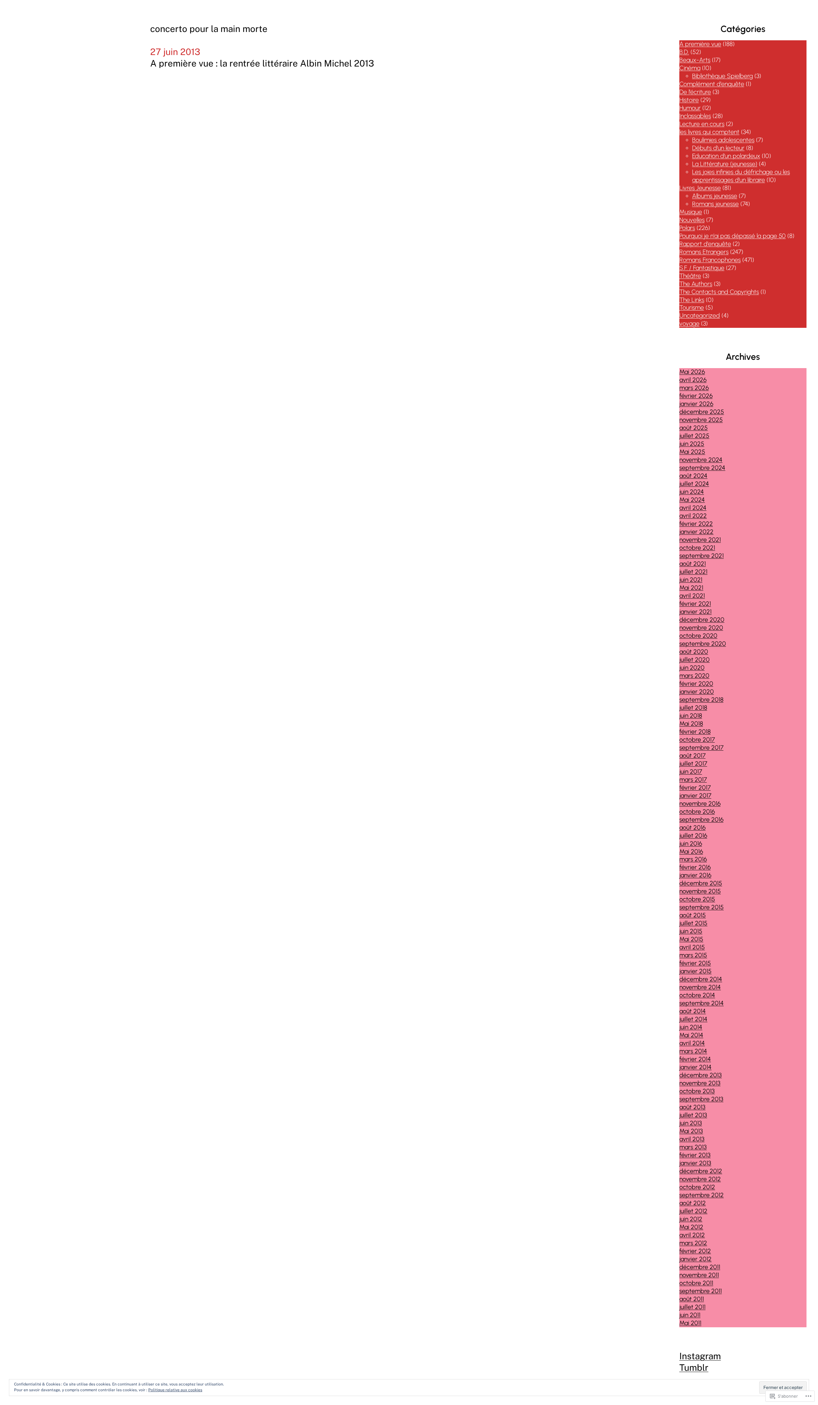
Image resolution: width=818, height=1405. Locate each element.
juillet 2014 (693, 1019)
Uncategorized (699, 315)
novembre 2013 (700, 1083)
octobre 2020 (698, 635)
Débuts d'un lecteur (718, 148)
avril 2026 (692, 379)
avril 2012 (692, 1235)
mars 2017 (693, 779)
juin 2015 (690, 931)
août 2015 (692, 915)
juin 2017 (690, 771)
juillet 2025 (694, 435)
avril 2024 (692, 507)
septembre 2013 (701, 1099)
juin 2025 (691, 443)
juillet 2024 (694, 483)
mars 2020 (694, 675)
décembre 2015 (700, 883)
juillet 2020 (694, 659)
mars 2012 (693, 1243)
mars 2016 (693, 859)
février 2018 (695, 731)
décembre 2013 (700, 1075)
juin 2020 (692, 667)
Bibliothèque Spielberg (722, 76)
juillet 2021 (693, 571)
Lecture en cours (701, 124)
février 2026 (696, 395)
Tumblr (693, 1367)
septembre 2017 (701, 747)
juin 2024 (691, 491)
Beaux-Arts (694, 60)
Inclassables (695, 116)
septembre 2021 (701, 555)
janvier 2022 (696, 531)
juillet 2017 (693, 763)
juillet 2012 (693, 1211)
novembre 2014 (700, 987)
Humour (690, 108)
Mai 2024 (692, 499)
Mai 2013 (691, 1131)
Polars (687, 228)
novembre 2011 (699, 1275)
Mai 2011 (690, 1323)
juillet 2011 (692, 1307)
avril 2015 (692, 947)
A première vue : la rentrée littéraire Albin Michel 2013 (262, 63)
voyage (689, 323)
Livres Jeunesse (700, 188)
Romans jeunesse (715, 204)
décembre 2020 (701, 619)
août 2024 (693, 475)
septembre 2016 (701, 819)
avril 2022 (693, 515)
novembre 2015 (700, 891)
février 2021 (695, 603)
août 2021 (692, 563)
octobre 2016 (697, 811)
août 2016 (692, 827)
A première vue (700, 44)
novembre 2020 (701, 627)
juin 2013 (690, 1123)
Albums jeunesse (714, 196)
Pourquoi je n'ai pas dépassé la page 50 (732, 236)
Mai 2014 (691, 1035)
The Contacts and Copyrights (719, 292)
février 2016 (695, 867)
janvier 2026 (696, 403)
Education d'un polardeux (726, 156)
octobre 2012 (697, 1187)
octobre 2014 (697, 995)
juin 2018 (690, 715)
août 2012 (692, 1203)
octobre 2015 (697, 899)
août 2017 (692, 755)
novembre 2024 (700, 459)
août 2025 (693, 427)
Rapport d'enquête (705, 244)
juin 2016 (690, 843)
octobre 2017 (697, 739)
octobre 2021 (697, 547)
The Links (691, 300)
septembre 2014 (701, 1003)
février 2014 (695, 1059)
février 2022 (696, 523)
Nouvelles (692, 220)
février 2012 (695, 1251)
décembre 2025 (701, 411)
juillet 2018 (693, 707)
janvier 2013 (695, 1163)
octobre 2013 (697, 1091)
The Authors (695, 284)
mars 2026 (694, 387)
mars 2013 (693, 1147)
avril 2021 (692, 595)
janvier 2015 (695, 971)
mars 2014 (693, 1051)
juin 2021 (690, 579)
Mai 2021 (691, 587)
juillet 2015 (693, 923)
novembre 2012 (700, 1179)
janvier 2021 (695, 611)
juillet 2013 (693, 1115)
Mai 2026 (692, 371)
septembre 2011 (700, 1291)
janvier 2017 (695, 795)
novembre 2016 (700, 803)
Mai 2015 (691, 939)
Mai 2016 (691, 851)
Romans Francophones (710, 260)
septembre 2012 (701, 1195)
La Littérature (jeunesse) (724, 164)
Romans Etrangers (704, 252)
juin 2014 (690, 1027)
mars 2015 (693, 955)
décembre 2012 (700, 1171)
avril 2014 (692, 1043)
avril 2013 (692, 1139)
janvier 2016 (695, 875)
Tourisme (691, 307)
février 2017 (695, 787)
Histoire (689, 100)
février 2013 (695, 1155)
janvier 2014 (695, 1067)
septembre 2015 (701, 907)
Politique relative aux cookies (175, 1390)
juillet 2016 (693, 835)
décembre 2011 (699, 1267)
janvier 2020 (696, 691)
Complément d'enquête (711, 84)
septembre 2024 (702, 467)
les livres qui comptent (709, 132)
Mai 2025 (692, 451)
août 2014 (692, 1011)
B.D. (684, 52)
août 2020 (693, 651)
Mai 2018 (691, 723)
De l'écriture (695, 92)
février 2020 (696, 683)
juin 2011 (689, 1315)
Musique (690, 212)
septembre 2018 (701, 699)
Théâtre (690, 276)
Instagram (700, 1356)
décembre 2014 (700, 979)
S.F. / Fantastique (701, 268)
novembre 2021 (700, 539)
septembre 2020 (702, 643)
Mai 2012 (691, 1227)
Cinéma (689, 68)
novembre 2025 (701, 419)
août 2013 (692, 1107)
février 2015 (695, 963)
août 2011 (691, 1299)
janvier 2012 (695, 1259)
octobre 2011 (696, 1283)
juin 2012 (690, 1219)
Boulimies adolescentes (723, 140)
